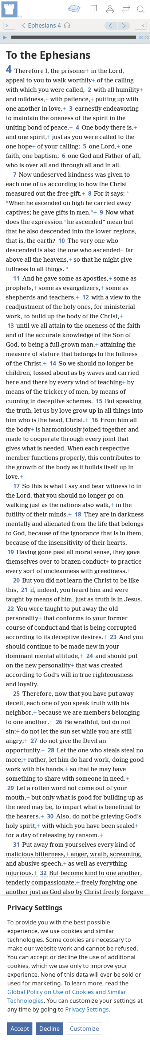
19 (11, 552)
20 (17, 580)
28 (51, 750)
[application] (75, 37)
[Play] (5, 37)
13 (11, 326)
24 (90, 656)
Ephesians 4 (44, 25)
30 (51, 816)
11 (17, 278)
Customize (84, 1029)
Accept (20, 1029)
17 (17, 486)
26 (59, 722)
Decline (49, 1029)
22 (11, 609)
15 (99, 401)
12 (86, 297)
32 (44, 873)
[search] (141, 9)
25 (17, 694)
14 (53, 363)
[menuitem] (10, 9)
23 (114, 637)
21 (25, 590)
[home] (10, 9)
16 (95, 420)
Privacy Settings (87, 1009)
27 (34, 741)
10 (62, 241)
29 (11, 788)
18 (78, 514)
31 (17, 845)
